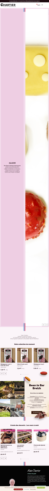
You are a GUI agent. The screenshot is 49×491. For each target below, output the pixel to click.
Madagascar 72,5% (39, 364)
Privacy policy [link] (33, 489)
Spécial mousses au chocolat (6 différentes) (6, 446)
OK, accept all (41, 487)
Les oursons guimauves (20, 445)
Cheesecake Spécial (39, 445)
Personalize (26, 489)
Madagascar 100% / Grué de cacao (6, 364)
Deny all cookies (18, 489)
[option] (24, 167)
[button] (43, 324)
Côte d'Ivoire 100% (22, 364)
